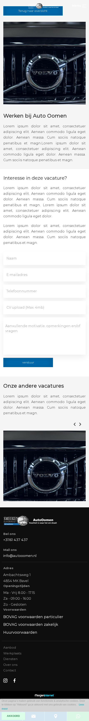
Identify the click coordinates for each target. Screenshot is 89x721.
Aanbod (9, 647)
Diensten (10, 659)
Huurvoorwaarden (20, 632)
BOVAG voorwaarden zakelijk (30, 624)
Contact (9, 670)
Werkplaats (12, 653)
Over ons (10, 665)
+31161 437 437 (15, 540)
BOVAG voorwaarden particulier (33, 617)
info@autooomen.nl (20, 556)
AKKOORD (13, 716)
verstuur (28, 362)
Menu (76, 5)
